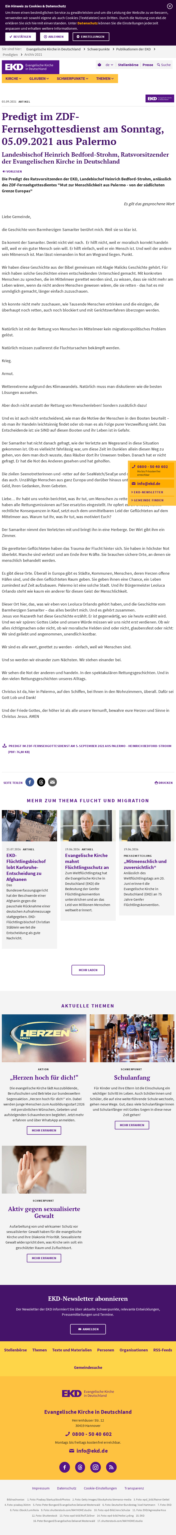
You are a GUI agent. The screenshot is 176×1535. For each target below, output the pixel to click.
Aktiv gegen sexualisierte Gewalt (44, 1212)
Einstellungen (92, 37)
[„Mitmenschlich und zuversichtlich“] (147, 825)
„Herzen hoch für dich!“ (44, 1077)
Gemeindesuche (88, 1367)
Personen (105, 1350)
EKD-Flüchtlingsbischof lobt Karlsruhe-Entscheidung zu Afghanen (26, 867)
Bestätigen (22, 37)
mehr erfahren (44, 1130)
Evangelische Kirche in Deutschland (53, 49)
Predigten (11, 54)
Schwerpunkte (98, 49)
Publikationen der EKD (133, 49)
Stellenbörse (15, 1350)
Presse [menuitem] (148, 64)
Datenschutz (87, 23)
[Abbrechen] (170, 6)
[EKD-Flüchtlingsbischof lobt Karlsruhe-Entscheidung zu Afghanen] (29, 825)
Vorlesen (14, 171)
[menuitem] (100, 64)
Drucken (166, 783)
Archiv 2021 (34, 54)
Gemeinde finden (149, 500)
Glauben (37, 78)
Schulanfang (132, 1077)
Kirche (12, 78)
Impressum (41, 1488)
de (108, 64)
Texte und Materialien (72, 1350)
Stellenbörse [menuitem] (128, 64)
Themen (103, 78)
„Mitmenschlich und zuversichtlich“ (145, 864)
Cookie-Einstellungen (100, 1488)
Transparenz (134, 1488)
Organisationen (134, 1350)
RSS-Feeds (162, 1350)
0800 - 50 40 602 (152, 466)
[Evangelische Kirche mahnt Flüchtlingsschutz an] (88, 825)
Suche (166, 64)
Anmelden (90, 1329)
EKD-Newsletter (148, 492)
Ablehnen (55, 37)
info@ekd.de (148, 483)
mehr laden (88, 970)
